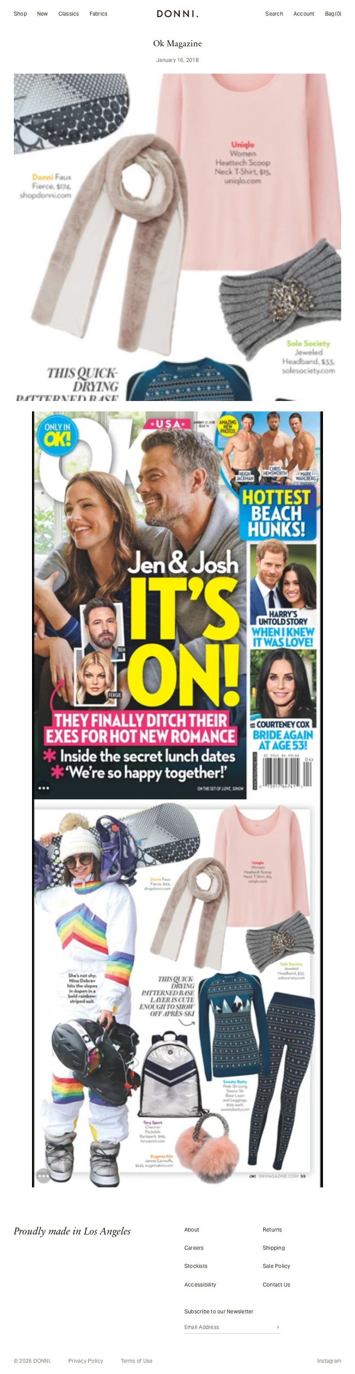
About (189, 1229)
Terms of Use (137, 1361)
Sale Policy (273, 1266)
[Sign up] (275, 1327)
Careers (192, 1248)
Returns (269, 1229)
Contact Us (273, 1284)
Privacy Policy (85, 1361)
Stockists (193, 1266)
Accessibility (198, 1284)
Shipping (271, 1248)
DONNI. (42, 1361)
